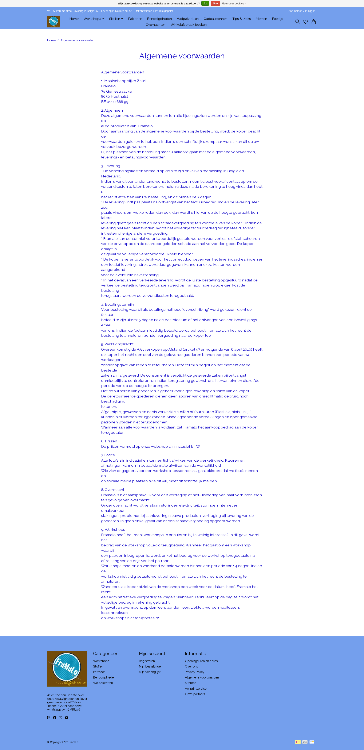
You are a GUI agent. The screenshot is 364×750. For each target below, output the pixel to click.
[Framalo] (53, 21)
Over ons (191, 666)
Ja (205, 3)
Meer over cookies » (234, 3)
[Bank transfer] (305, 742)
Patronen (135, 19)
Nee (215, 3)
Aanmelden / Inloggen (302, 10)
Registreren (147, 661)
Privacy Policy (194, 672)
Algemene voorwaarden (202, 677)
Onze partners (195, 694)
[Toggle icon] (297, 22)
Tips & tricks (242, 19)
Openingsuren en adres (201, 661)
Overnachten (156, 25)
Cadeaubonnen (216, 19)
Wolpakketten (188, 19)
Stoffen (98, 666)
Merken (261, 19)
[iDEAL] (298, 742)
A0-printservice (195, 688)
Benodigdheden (159, 19)
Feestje (277, 19)
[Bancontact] (311, 742)
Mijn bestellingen (150, 666)
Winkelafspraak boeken (189, 25)
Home (74, 19)
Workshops (101, 661)
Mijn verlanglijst (150, 672)
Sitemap (191, 683)
